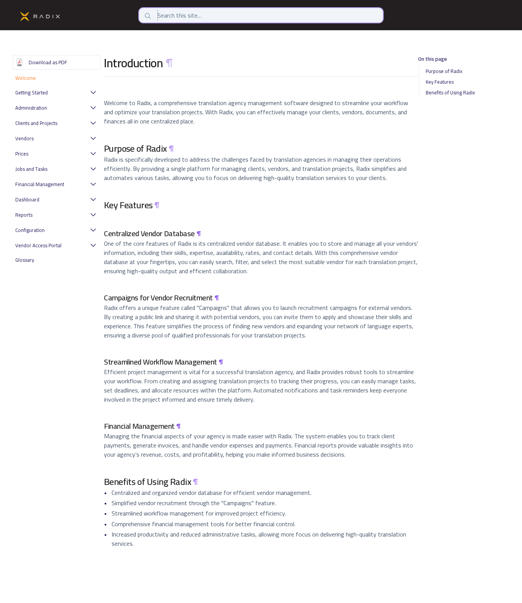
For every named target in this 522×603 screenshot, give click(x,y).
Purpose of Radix (444, 71)
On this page (432, 59)
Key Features (440, 81)
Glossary (24, 260)
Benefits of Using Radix (450, 92)
